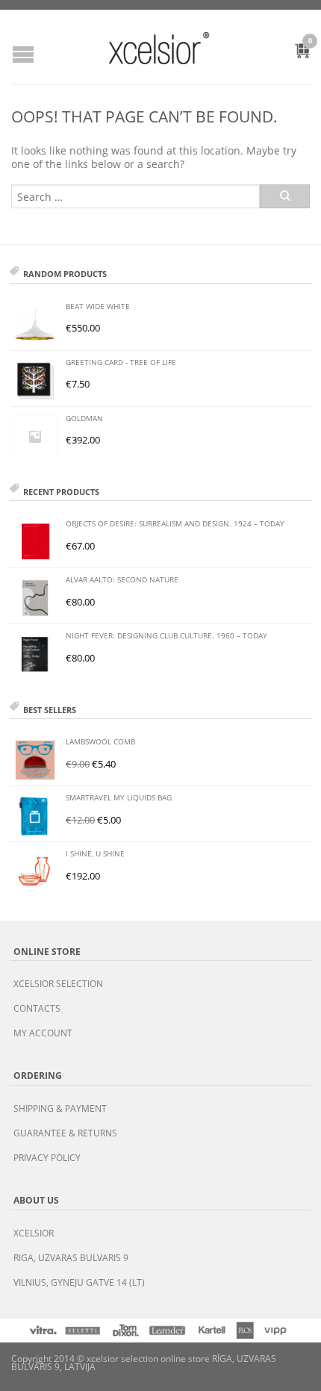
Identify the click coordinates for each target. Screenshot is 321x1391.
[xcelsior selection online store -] (159, 48)
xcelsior (33, 1233)
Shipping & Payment (60, 1108)
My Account (42, 1033)
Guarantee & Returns (65, 1133)
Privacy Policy (47, 1157)
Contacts (36, 1008)
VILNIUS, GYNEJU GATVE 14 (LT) (79, 1282)
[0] (294, 53)
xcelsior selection (58, 983)
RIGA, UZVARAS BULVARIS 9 (70, 1257)
